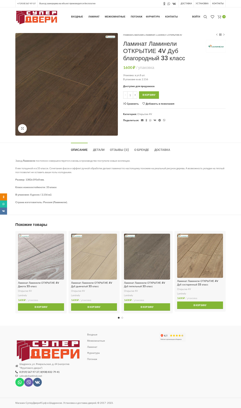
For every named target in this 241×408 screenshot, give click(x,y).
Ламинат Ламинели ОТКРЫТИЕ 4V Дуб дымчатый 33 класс (91, 284)
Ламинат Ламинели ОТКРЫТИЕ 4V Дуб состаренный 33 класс (197, 282)
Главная (128, 35)
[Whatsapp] (19, 382)
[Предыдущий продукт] (217, 35)
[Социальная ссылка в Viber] (164, 120)
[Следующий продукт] (224, 35)
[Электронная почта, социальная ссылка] (142, 120)
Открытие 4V (175, 35)
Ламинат (150, 35)
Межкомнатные (96, 340)
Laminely (161, 35)
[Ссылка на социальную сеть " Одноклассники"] (164, 3)
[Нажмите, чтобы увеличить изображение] (22, 128)
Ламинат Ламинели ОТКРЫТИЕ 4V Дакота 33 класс (38, 284)
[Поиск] (205, 16)
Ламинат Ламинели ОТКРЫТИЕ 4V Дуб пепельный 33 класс (144, 284)
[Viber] (28, 382)
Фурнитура (93, 352)
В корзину (149, 94)
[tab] (79, 148)
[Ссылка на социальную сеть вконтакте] (174, 3)
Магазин (139, 35)
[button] (41, 307)
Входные (92, 334)
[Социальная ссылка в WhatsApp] (168, 3)
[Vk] (37, 382)
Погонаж (92, 358)
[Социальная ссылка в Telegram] (159, 120)
